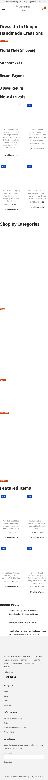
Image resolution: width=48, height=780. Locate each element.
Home (6, 692)
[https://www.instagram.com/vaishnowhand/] (11, 678)
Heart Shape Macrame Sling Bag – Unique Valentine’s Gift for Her (11, 575)
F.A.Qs (6, 723)
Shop (6, 696)
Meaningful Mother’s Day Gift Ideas (22, 622)
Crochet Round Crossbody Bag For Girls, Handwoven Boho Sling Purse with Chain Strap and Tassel (37, 135)
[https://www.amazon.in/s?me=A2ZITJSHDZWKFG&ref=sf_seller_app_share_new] (15, 678)
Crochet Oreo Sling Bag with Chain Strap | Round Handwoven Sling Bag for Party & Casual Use (11, 196)
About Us (7, 705)
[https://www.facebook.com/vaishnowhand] (7, 678)
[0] (42, 8)
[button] (19, 105)
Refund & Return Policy (13, 719)
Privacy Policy (9, 732)
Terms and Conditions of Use (15, 728)
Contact (7, 701)
